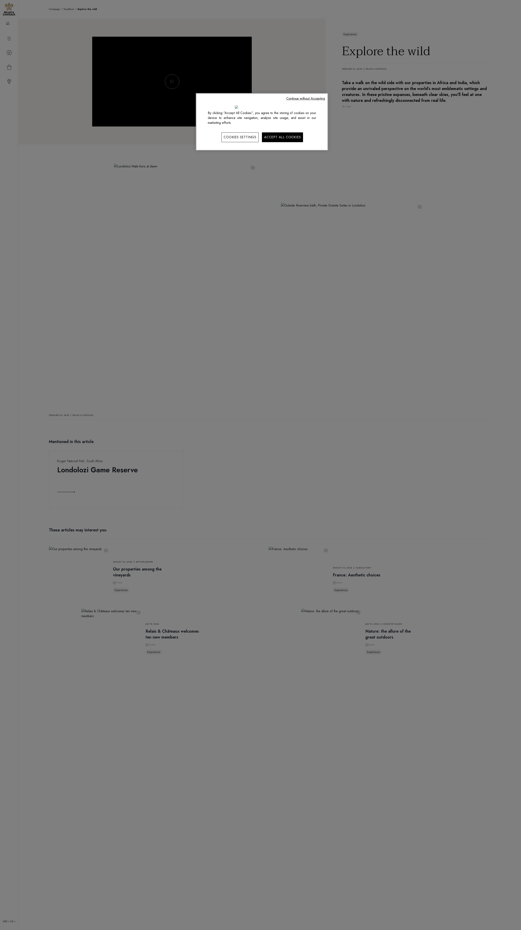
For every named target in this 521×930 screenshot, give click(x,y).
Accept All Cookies (282, 137)
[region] (262, 122)
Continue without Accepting (305, 98)
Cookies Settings (240, 137)
